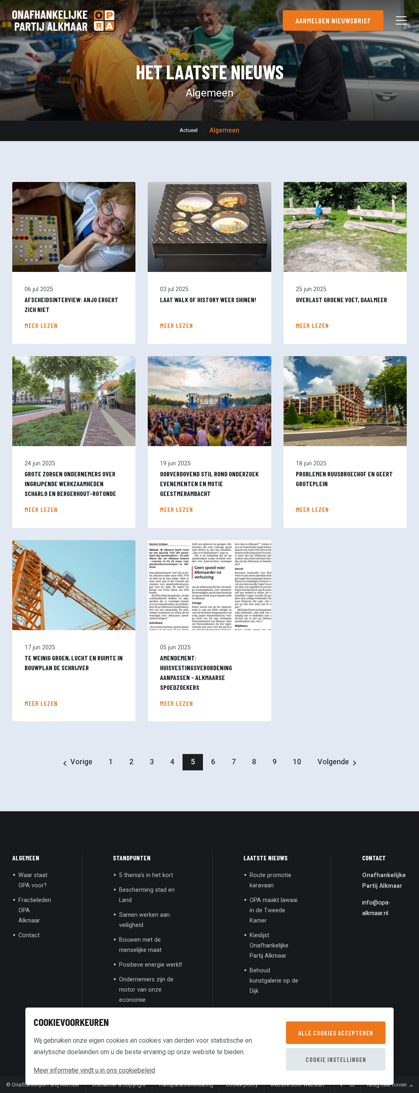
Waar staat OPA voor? (32, 880)
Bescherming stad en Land (147, 895)
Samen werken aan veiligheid (144, 920)
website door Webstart (297, 1085)
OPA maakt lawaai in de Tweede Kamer (273, 910)
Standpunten (132, 858)
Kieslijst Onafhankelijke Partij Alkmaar (269, 945)
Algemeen (224, 130)
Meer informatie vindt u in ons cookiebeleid (94, 1070)
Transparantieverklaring (185, 1085)
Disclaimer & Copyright (119, 1085)
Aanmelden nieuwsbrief (333, 20)
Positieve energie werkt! (150, 965)
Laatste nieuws (265, 858)
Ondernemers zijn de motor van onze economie (146, 989)
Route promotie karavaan (270, 880)
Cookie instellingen (336, 1059)
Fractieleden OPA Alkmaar (34, 910)
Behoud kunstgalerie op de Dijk (274, 980)
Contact (29, 935)
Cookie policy (242, 1085)
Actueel (189, 130)
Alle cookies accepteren (335, 1033)
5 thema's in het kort (146, 875)
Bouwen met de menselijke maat (140, 945)
